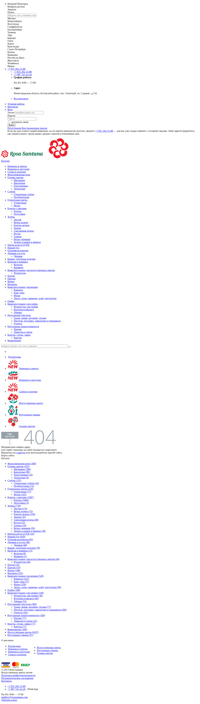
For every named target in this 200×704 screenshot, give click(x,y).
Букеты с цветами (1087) (21, 497)
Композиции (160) (17, 629)
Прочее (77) (20, 618)
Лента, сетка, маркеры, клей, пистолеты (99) (37, 587)
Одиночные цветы (17, 200)
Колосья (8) (20, 553)
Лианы (17, 228)
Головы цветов (15, 177)
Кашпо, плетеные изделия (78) (24, 548)
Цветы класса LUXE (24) (21, 534)
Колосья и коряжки (18, 261)
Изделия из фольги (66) (26, 598)
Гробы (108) (14, 590)
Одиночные (20, 202)
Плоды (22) (14, 564)
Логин (11, 112)
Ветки (17, 205)
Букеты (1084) (21, 500)
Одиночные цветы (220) (20, 489)
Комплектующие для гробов (23, 304)
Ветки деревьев (22, 239)
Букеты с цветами (17, 208)
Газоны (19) (20, 525)
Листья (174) (20, 508)
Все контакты (21, 98)
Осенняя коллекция (18, 250)
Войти (11, 125)
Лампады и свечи (23, 332)
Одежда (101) (21, 612)
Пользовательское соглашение (17, 678)
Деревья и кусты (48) (19, 542)
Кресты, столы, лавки (19, 335)
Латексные (19, 188)
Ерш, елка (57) (21, 581)
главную (20, 452)
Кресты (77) (20, 626)
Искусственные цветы (30, 403)
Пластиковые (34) (23, 474)
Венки (11, 281)
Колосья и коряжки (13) (20, 550)
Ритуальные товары (29, 414)
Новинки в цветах (17, 166)
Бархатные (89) (22, 472)
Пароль (11, 115)
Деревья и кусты (16, 253)
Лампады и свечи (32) (25, 621)
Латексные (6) (21, 477)
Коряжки (18, 267)
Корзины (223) (15, 573)
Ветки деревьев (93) (24, 528)
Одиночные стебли (24, 194)
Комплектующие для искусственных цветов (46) (33, 559)
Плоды (11, 276)
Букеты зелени (21, 225)
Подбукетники (21, 197)
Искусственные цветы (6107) (23, 632)
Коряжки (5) (20, 556)
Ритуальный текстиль (19, 315)
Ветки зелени (21, 222)
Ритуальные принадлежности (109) (26, 615)
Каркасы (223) (21, 579)
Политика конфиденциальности (18, 675)
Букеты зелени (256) (24, 514)
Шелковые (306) (22, 469)
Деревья (18, 256)
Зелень (11, 217)
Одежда (18, 323)
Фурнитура (20, 273)
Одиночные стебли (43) (26, 483)
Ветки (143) (20, 494)
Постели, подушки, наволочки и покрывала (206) (40, 609)
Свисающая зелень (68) (26, 519)
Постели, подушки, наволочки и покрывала (37, 321)
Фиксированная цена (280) (22, 463)
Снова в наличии (17, 172)
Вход (10, 109)
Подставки (19, 214)
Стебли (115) (14, 480)
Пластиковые (21, 186)
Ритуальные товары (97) (20, 635)
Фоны (17, 295)
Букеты (18, 211)
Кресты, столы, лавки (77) (21, 623)
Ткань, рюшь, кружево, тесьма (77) (32, 607)
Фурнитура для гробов (26, 306)
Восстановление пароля (34, 128)
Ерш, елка (19, 292)
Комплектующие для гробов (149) (26, 593)
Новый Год (13, 247)
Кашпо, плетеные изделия (21, 259)
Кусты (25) (19, 522)
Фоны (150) (20, 584)
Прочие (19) (14, 567)
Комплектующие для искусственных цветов (31, 270)
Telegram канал (9, 700)
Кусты (17, 233)
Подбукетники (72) (24, 486)
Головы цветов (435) (18, 466)
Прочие (12, 278)
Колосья (18, 264)
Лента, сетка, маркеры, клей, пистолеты (35, 298)
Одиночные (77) (22, 491)
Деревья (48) (20, 545)
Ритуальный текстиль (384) (22, 604)
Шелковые (19, 180)
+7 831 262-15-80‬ (16, 69)
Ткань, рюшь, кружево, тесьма (30, 318)
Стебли (11, 191)
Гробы (11, 301)
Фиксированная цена (19, 174)
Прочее (18, 329)
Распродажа (14, 357)
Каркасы (18, 290)
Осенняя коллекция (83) (20, 539)
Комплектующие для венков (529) (26, 576)
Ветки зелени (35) (23, 511)
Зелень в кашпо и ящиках (27, 242)
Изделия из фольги (24, 309)
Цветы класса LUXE (19, 245)
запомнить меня (19, 122)
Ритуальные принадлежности (23, 326)
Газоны (18, 236)
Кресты (18, 337)
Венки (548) (14, 570)
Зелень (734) (14, 505)
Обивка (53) (20, 601)
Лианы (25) (20, 517)
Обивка (18, 312)
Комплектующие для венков (23, 287)
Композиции (14, 340)
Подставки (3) (21, 503)
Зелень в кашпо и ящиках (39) (30, 531)
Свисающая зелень (24, 231)
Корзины (12, 284)
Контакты (13, 106)
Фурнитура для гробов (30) (28, 595)
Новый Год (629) (16, 536)
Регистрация (14, 128)
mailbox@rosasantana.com (14, 697)
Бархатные (19, 183)
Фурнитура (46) (22, 562)
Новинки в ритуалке (19, 169)
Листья (17, 219)
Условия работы (16, 104)
